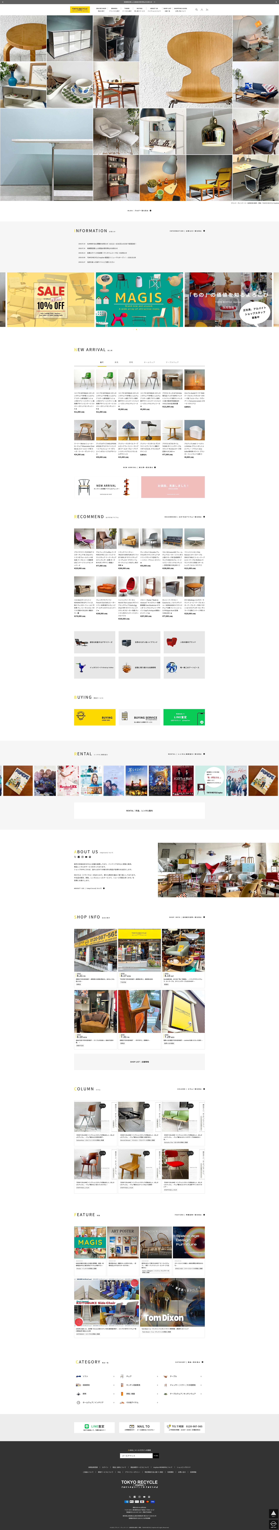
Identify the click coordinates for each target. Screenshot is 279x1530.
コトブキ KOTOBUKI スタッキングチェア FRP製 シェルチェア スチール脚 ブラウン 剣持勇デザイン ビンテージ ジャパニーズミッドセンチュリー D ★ (150, 399)
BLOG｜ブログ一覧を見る (138, 210)
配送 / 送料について (119, 1467)
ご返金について (88, 1472)
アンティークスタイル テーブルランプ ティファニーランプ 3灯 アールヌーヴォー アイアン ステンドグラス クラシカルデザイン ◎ (128, 448)
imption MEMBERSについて (162, 1467)
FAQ (119, 1472)
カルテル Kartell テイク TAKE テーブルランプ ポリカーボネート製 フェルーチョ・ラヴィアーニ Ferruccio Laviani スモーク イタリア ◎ (194, 398)
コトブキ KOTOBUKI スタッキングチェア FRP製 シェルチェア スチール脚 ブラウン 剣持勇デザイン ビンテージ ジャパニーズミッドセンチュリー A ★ (128, 399)
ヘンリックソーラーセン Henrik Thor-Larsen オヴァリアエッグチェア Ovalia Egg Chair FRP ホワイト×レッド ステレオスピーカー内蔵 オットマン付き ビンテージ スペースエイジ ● (128, 608)
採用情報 (193, 1472)
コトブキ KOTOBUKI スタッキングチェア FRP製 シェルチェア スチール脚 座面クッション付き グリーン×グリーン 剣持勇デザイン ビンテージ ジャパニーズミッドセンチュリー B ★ (106, 401)
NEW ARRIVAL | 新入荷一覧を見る (138, 467)
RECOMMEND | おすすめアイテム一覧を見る (183, 517)
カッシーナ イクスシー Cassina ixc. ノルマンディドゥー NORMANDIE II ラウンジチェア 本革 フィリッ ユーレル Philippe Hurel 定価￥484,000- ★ (172, 606)
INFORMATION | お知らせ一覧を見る (186, 231)
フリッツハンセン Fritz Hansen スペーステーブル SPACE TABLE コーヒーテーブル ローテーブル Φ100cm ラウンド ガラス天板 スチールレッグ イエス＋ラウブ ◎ (194, 558)
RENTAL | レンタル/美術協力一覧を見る (185, 754)
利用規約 (171, 1472)
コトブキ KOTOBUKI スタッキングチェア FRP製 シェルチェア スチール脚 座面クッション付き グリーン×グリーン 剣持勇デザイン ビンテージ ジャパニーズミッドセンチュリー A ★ (84, 401)
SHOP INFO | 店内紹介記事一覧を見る (185, 917)
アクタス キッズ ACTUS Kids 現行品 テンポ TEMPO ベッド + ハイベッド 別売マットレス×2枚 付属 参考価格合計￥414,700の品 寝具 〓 (172, 398)
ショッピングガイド (184, 1467)
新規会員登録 (93, 1467)
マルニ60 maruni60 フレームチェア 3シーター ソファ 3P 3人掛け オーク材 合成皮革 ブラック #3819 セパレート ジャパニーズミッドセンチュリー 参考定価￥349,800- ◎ (172, 558)
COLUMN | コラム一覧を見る (189, 1089)
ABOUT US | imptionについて (88, 888)
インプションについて (154, 9)
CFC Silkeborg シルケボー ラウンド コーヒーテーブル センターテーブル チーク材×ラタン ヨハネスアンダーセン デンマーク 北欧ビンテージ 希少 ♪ (194, 605)
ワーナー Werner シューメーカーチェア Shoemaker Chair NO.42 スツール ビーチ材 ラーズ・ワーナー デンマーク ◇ (84, 447)
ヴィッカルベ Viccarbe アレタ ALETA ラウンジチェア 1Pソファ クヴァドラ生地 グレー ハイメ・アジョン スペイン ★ (150, 557)
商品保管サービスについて (140, 1467)
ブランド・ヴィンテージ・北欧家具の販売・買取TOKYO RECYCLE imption (136, 1527)
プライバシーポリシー (132, 1472)
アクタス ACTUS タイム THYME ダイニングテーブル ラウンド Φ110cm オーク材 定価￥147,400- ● (171, 447)
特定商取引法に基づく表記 (154, 1472)
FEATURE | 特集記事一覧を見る (188, 1215)
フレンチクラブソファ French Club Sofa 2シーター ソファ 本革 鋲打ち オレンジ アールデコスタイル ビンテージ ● (106, 605)
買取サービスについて (105, 1472)
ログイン (105, 1467)
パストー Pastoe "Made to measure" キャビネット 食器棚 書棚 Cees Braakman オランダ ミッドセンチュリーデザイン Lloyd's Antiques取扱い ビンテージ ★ (150, 606)
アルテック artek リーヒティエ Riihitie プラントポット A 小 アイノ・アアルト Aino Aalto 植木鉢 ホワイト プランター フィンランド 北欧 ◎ (194, 448)
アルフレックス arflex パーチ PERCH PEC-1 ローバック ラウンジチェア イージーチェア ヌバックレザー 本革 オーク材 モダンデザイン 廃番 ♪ (106, 557)
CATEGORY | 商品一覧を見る (187, 1362)
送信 (156, 1455)
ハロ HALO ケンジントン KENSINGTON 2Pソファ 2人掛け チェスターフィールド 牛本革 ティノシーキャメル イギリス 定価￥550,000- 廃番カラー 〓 (84, 606)
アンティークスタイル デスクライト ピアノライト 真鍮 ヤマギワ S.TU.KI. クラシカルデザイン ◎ (150, 447)
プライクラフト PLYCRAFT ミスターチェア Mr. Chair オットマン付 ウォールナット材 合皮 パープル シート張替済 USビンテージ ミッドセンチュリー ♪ (84, 558)
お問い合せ (182, 1472)
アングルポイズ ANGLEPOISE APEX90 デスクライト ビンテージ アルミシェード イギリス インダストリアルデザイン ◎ (106, 448)
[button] (3, 2)
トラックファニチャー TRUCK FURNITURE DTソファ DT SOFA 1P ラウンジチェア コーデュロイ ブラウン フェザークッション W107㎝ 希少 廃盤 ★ (128, 558)
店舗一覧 (167, 9)
